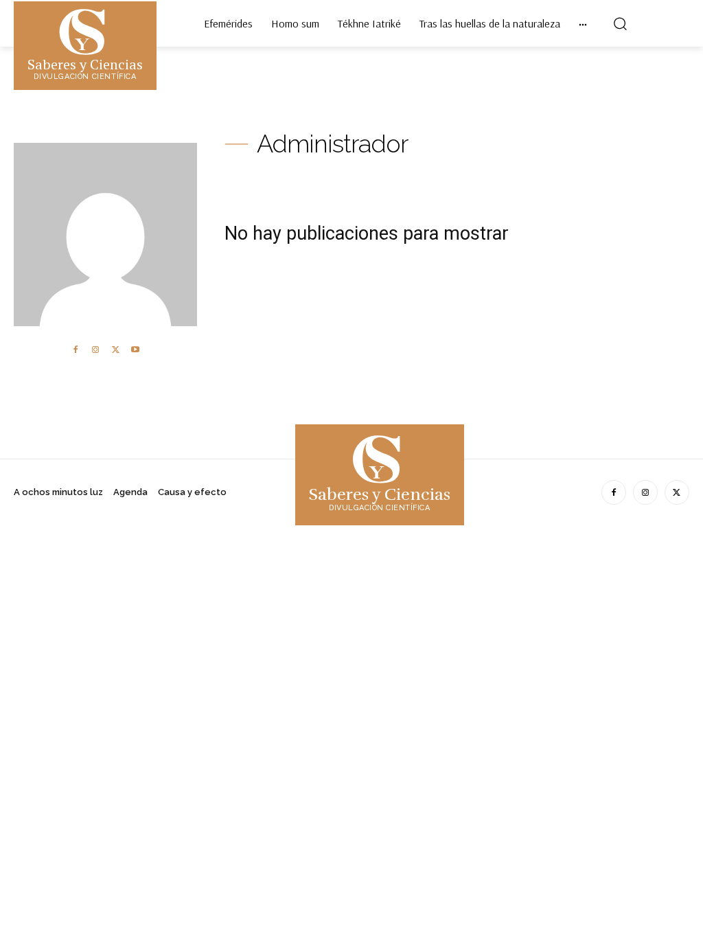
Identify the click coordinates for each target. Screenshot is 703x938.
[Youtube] (135, 350)
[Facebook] (75, 350)
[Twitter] (115, 350)
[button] (620, 23)
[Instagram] (95, 350)
